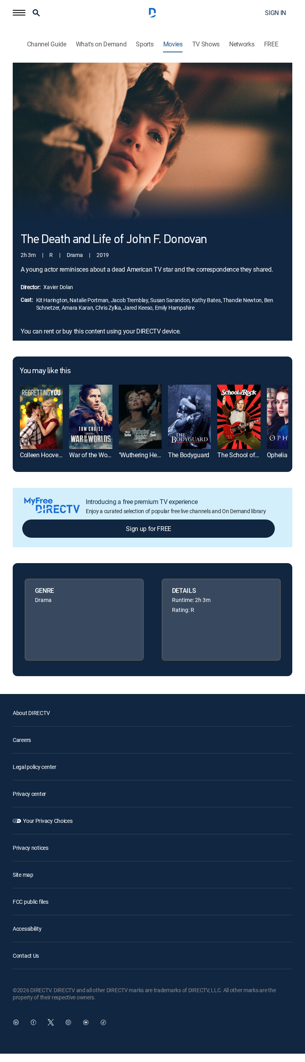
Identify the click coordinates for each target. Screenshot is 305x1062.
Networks (241, 44)
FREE (271, 44)
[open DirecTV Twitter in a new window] (51, 1022)
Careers (22, 740)
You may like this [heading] (45, 371)
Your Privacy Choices (47, 820)
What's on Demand (101, 44)
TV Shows (206, 44)
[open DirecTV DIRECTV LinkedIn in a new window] (16, 1022)
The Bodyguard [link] (188, 454)
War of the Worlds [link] (93, 454)
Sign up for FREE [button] (148, 528)
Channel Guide (46, 44)
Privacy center (29, 793)
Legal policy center (34, 767)
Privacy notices (30, 847)
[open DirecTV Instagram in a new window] (68, 1022)
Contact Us (26, 955)
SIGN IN (275, 12)
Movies (173, 44)
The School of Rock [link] (243, 454)
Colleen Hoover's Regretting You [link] (62, 454)
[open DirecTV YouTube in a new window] (86, 1022)
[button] (19, 12)
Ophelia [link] (277, 454)
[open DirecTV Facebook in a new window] (33, 1022)
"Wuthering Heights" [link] (145, 454)
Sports (144, 44)
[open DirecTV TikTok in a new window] (103, 1022)
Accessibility (27, 928)
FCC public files (30, 901)
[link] (41, 417)
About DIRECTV (31, 713)
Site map (23, 874)
